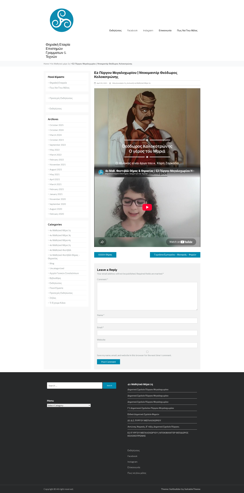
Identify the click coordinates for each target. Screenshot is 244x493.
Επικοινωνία (165, 30)
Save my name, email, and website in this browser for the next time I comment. (134, 355)
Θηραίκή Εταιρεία (58, 82)
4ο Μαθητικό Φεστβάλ (60, 250)
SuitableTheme (192, 489)
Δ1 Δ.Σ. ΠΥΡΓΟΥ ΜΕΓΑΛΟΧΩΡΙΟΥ (144, 420)
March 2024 (56, 135)
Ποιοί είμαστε (56, 288)
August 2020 (56, 209)
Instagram (148, 30)
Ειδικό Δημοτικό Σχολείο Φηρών (143, 414)
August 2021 (56, 169)
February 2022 (57, 159)
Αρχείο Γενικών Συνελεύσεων (64, 273)
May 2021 (55, 174)
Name (100, 315)
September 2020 (58, 204)
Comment (102, 279)
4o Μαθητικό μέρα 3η (60, 235)
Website (101, 339)
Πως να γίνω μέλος (187, 30)
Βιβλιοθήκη (55, 278)
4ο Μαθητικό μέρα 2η (60, 245)
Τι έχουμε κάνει (58, 302)
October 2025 (57, 125)
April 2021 (55, 179)
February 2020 (57, 213)
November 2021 (58, 164)
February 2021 (57, 189)
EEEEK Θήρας (105, 254)
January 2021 (56, 194)
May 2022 (55, 149)
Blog (52, 263)
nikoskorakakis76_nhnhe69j (123, 83)
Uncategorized (57, 268)
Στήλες (53, 297)
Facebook (132, 30)
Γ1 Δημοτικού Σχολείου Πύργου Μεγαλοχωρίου (151, 408)
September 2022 (58, 144)
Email (100, 327)
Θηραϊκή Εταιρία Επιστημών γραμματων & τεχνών (58, 51)
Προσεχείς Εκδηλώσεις (61, 98)
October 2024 (57, 130)
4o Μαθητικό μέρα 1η (142, 83)
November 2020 (58, 199)
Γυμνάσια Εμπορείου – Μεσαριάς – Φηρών (175, 254)
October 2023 (57, 139)
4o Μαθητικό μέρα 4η (60, 240)
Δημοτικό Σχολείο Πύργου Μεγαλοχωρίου (148, 389)
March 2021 (56, 184)
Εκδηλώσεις (115, 30)
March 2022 (56, 154)
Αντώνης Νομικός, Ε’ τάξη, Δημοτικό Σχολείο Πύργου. (153, 426)
